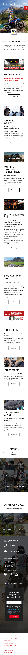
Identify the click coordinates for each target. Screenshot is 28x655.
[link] (26, 8)
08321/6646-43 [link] (13, 545)
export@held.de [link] (14, 551)
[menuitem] (21, 4)
